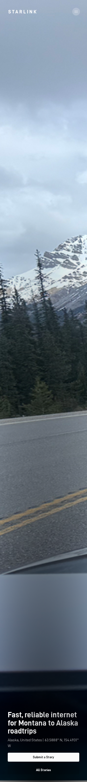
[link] (22, 11)
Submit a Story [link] (43, 757)
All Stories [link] (43, 770)
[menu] (76, 12)
